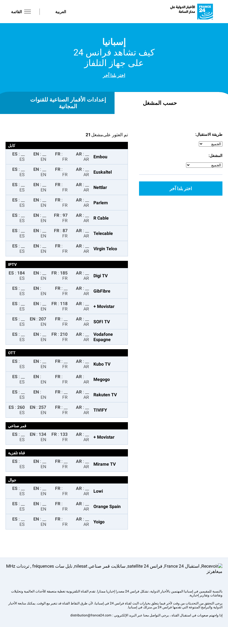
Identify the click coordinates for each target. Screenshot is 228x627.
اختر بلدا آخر (114, 75)
